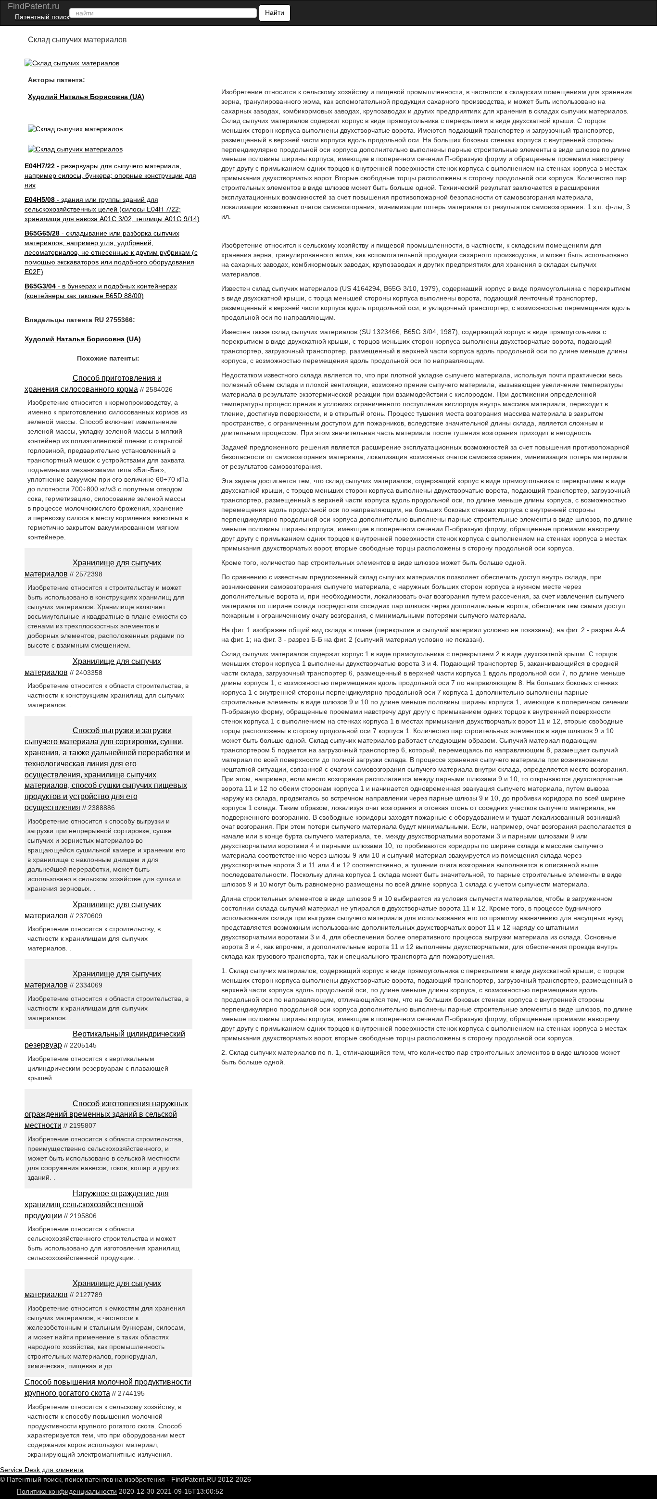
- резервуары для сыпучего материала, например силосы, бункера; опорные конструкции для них (110, 175)
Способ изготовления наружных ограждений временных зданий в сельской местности (106, 1114)
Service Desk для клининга (42, 1470)
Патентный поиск (42, 17)
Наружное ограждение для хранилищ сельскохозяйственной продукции (97, 1204)
